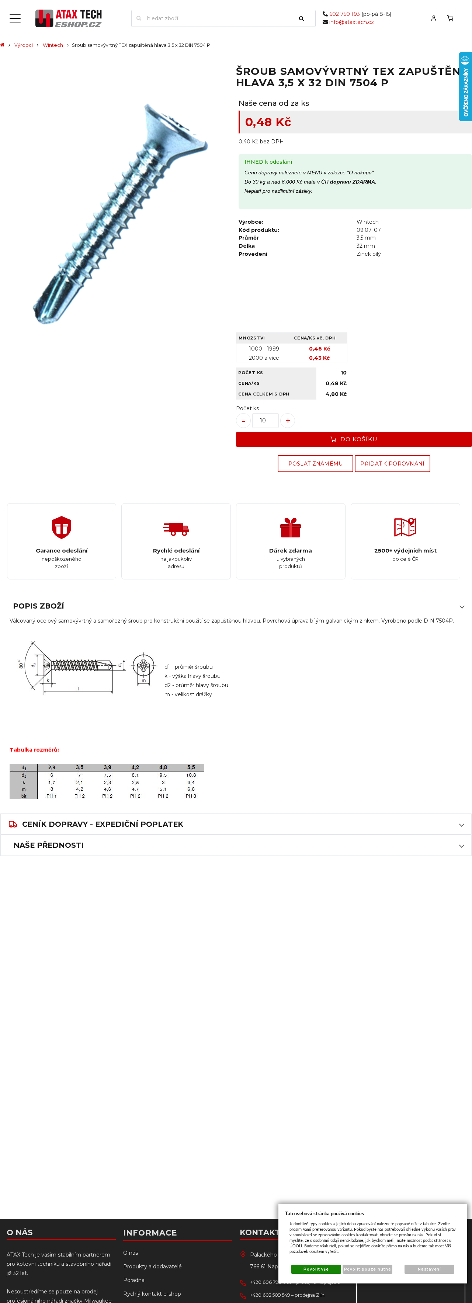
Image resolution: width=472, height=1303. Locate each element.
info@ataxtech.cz (351, 22)
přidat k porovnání (392, 463)
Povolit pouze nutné (367, 1269)
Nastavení (429, 1269)
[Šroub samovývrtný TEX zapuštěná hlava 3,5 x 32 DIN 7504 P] (116, 215)
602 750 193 (344, 14)
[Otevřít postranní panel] (15, 18)
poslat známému (315, 463)
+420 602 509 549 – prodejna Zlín (287, 1295)
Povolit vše (316, 1269)
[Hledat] (305, 18)
